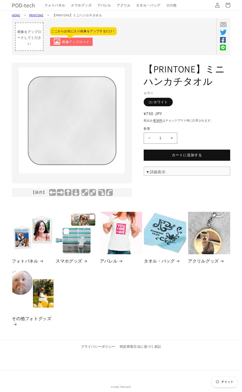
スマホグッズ (69, 261)
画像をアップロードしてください (29, 38)
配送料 (157, 120)
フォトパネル (25, 261)
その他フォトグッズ (31, 318)
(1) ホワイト (158, 102)
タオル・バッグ (159, 261)
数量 (147, 129)
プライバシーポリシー (98, 346)
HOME (16, 15)
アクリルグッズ (203, 261)
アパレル (108, 261)
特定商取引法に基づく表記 (140, 346)
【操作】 (39, 192)
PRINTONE (36, 15)
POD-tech (125, 386)
